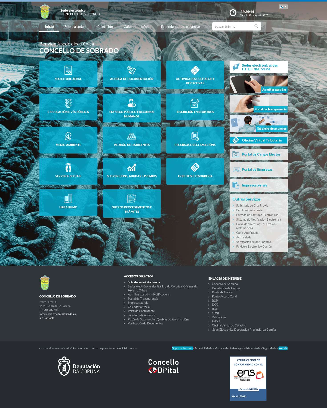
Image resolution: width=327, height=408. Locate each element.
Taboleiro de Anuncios (141, 315)
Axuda (283, 348)
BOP (215, 300)
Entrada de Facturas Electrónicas (257, 215)
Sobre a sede (74, 26)
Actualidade (243, 237)
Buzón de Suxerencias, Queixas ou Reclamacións (158, 319)
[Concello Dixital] (163, 369)
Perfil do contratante (249, 210)
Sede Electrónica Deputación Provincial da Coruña (244, 329)
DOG (215, 304)
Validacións (219, 317)
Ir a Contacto (46, 318)
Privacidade (253, 348)
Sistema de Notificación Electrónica (258, 219)
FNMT (216, 321)
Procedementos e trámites (181, 26)
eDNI (215, 313)
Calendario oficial (137, 26)
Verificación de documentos (253, 242)
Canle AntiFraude (247, 232)
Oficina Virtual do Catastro (229, 325)
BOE (215, 309)
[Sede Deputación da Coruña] (79, 369)
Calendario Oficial (139, 307)
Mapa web (221, 348)
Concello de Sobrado (225, 284)
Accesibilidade (203, 348)
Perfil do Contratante (141, 311)
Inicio (49, 26)
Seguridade (269, 348)
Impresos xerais (138, 302)
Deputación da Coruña (226, 288)
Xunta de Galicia (222, 292)
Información (103, 26)
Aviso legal (237, 348)
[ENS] (248, 382)
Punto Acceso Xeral (224, 296)
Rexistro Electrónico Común (254, 246)
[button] (283, 6)
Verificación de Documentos (145, 323)
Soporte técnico (182, 348)
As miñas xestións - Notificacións (149, 294)
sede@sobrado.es (65, 314)
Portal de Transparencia (143, 298)
